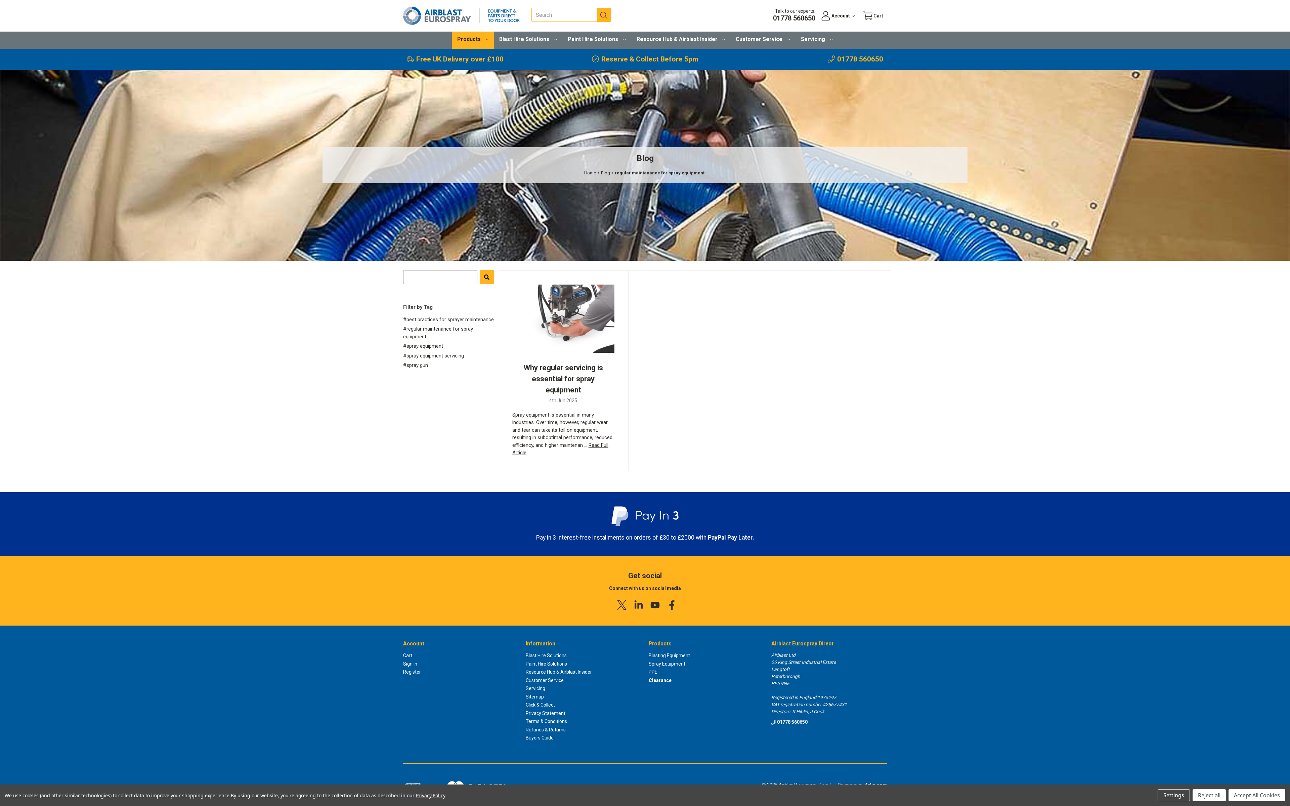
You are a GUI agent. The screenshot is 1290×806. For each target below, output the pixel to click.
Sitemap (535, 696)
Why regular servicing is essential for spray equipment (563, 379)
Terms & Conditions (546, 721)
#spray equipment (423, 346)
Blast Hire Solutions (525, 39)
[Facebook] (672, 605)
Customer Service (760, 39)
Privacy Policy (430, 795)
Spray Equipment (667, 664)
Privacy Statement (545, 713)
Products (469, 39)
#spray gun (415, 365)
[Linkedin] (638, 605)
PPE (653, 672)
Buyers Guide (540, 737)
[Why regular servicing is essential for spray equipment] (563, 318)
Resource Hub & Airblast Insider (678, 39)
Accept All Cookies (1257, 795)
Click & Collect (540, 705)
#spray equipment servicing (433, 356)
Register (412, 672)
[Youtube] (655, 605)
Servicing (813, 39)
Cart (407, 655)
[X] (622, 605)
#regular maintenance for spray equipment (438, 333)
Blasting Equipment (669, 655)
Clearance (660, 680)
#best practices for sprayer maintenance (448, 319)
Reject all (1209, 795)
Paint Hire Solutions (593, 39)
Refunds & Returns (546, 729)
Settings (1173, 795)
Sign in (410, 664)
